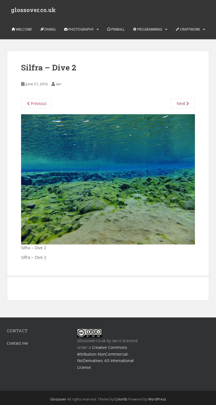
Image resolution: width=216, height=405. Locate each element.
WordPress (157, 399)
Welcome (23, 29)
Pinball (118, 29)
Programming (149, 29)
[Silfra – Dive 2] (108, 179)
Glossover (58, 399)
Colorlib (120, 399)
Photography (81, 29)
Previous (38, 103)
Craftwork (189, 29)
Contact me (17, 343)
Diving (50, 29)
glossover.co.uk (33, 9)
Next (181, 103)
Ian (58, 83)
